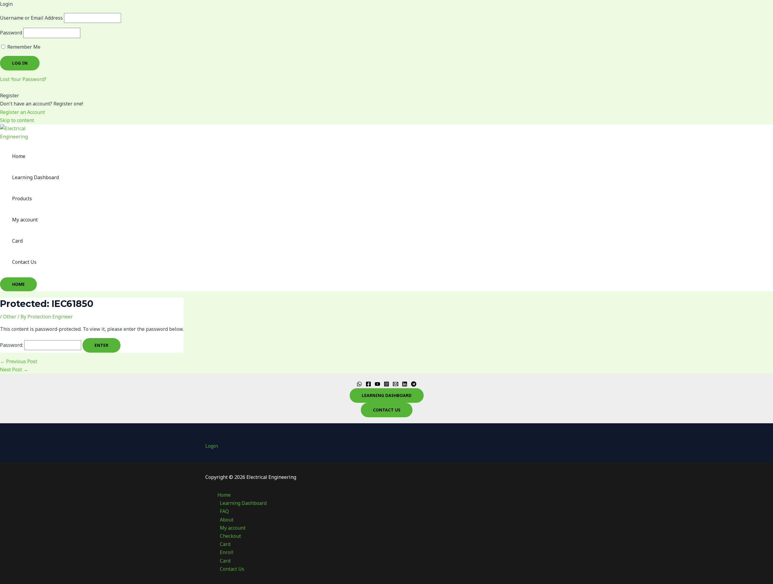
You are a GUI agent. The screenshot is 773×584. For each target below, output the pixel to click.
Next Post (14, 369)
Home (18, 156)
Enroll (226, 552)
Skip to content (17, 120)
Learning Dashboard (35, 177)
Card (17, 240)
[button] (18, 284)
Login (211, 446)
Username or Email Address (31, 18)
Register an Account (22, 112)
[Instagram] (386, 385)
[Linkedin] (404, 385)
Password (11, 32)
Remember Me (23, 47)
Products (22, 198)
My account (25, 219)
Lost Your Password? (23, 79)
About (226, 519)
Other (9, 316)
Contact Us (24, 262)
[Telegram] (413, 385)
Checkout (230, 536)
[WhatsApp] (359, 385)
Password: (12, 345)
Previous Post (18, 361)
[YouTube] (377, 385)
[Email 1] (395, 385)
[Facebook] (368, 385)
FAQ (224, 511)
